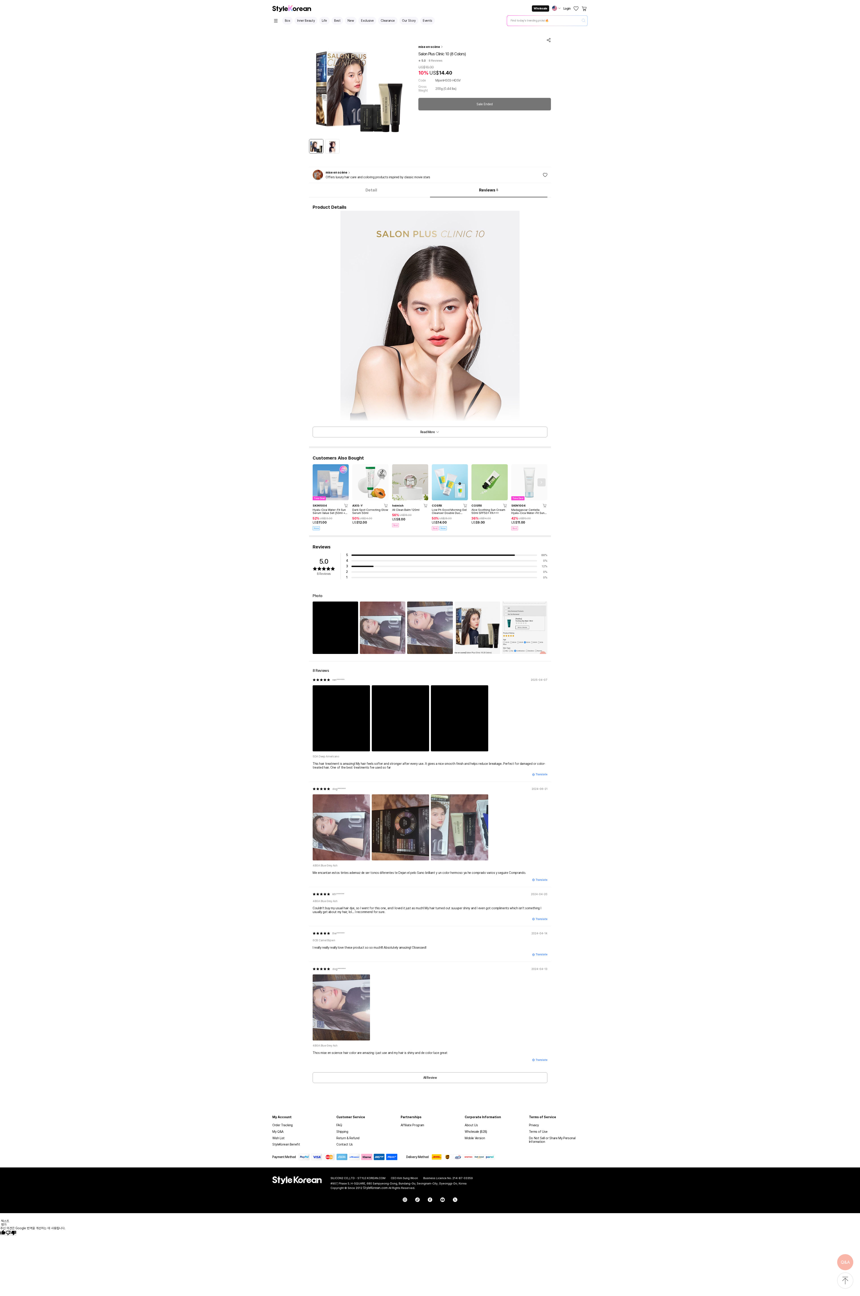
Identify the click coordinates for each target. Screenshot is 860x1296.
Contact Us (344, 1144)
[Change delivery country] (556, 8)
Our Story (409, 20)
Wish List (278, 1138)
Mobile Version (475, 1138)
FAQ (339, 1125)
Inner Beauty (306, 20)
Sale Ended (485, 104)
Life (324, 20)
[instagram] (404, 1199)
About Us (471, 1125)
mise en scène (429, 47)
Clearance (388, 20)
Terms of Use (538, 1131)
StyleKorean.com (375, 1188)
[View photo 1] (335, 628)
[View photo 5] (524, 628)
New (351, 20)
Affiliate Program (412, 1125)
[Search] (583, 20)
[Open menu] (276, 20)
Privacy (534, 1125)
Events (427, 20)
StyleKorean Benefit (286, 1144)
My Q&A (278, 1131)
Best (337, 20)
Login (567, 8)
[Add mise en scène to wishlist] (545, 175)
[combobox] (543, 20)
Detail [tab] (371, 190)
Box (287, 20)
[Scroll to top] (845, 1280)
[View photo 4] (477, 628)
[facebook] (430, 1199)
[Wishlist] (576, 8)
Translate (541, 774)
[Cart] (584, 8)
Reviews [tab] (488, 190)
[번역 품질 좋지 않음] (11, 1233)
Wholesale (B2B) (476, 1131)
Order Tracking (282, 1125)
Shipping (342, 1131)
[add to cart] (346, 505)
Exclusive (367, 20)
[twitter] (455, 1199)
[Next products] (542, 482)
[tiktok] (417, 1199)
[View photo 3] (430, 628)
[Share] (548, 40)
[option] (316, 146)
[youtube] (442, 1199)
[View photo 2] (382, 628)
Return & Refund (347, 1138)
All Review (430, 1077)
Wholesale (540, 8)
